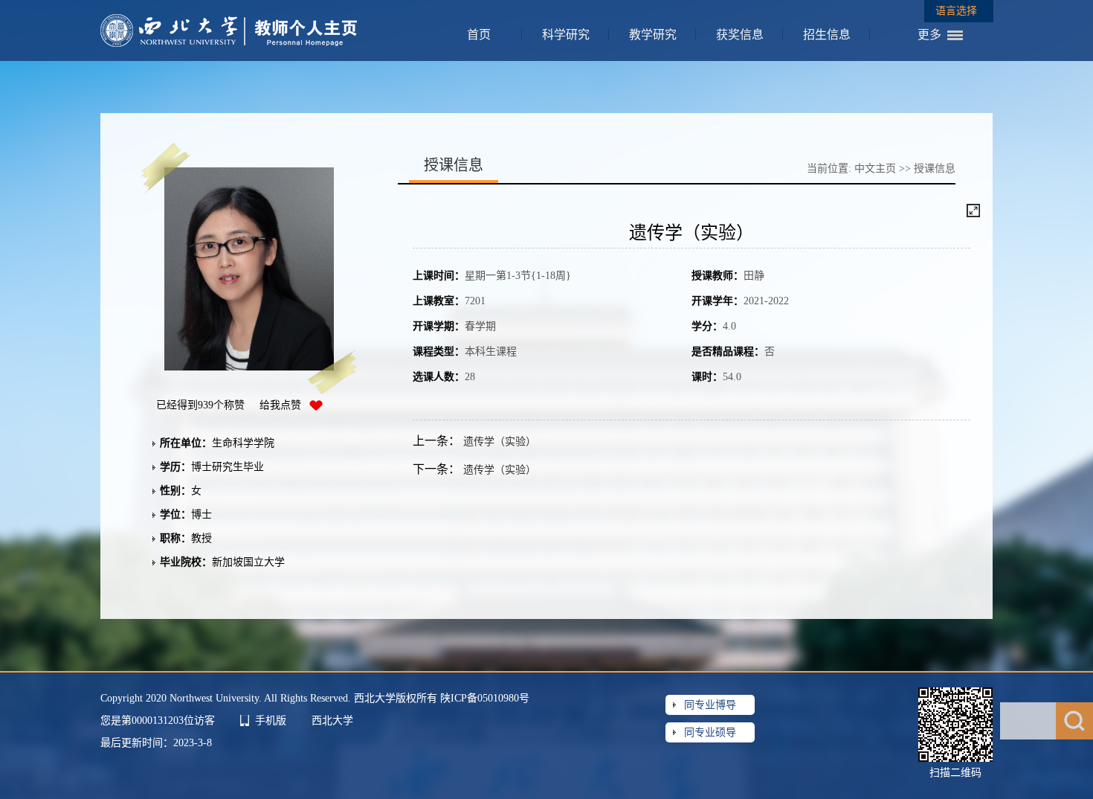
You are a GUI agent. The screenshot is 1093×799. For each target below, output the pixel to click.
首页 (479, 34)
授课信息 (934, 168)
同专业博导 (710, 704)
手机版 (270, 720)
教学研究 (653, 34)
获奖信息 (740, 34)
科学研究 (566, 34)
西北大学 (332, 720)
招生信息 (827, 34)
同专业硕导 (710, 732)
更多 (929, 34)
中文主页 (875, 168)
